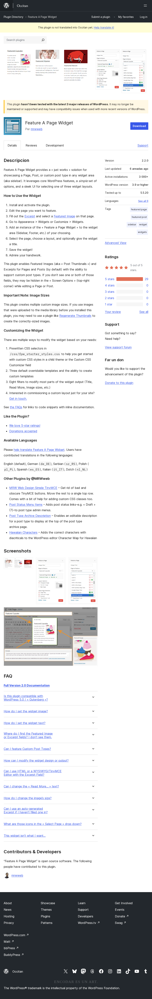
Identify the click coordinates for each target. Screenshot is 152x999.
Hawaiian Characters (23, 532)
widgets (142, 232)
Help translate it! (104, 27)
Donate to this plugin (119, 383)
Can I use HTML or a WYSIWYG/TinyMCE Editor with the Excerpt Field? (33, 772)
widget (143, 224)
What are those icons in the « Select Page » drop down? (43, 824)
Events (119, 909)
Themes (46, 909)
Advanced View (115, 243)
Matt (9, 941)
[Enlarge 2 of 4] (60, 562)
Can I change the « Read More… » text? (31, 786)
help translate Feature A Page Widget (39, 450)
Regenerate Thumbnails (75, 316)
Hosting (9, 916)
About (8, 903)
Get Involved (124, 903)
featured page (139, 209)
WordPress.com (16, 935)
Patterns (46, 923)
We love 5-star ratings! (24, 425)
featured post (139, 217)
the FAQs (16, 407)
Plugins (45, 916)
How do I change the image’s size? (28, 798)
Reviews (31, 145)
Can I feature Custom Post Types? (27, 749)
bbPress (11, 948)
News (7, 909)
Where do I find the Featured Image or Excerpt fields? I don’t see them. (28, 735)
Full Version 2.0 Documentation (27, 685)
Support (143, 145)
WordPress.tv (89, 923)
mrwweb (36, 129)
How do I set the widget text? (24, 723)
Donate (122, 916)
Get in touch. (18, 398)
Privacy (9, 923)
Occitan (17, 971)
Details (12, 145)
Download (139, 126)
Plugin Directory (13, 16)
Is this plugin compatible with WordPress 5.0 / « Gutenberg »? (26, 697)
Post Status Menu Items (25, 504)
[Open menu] (146, 5)
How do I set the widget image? (26, 711)
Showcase (48, 903)
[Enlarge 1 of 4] (28, 562)
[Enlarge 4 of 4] (93, 612)
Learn (81, 903)
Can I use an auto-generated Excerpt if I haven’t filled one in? (26, 810)
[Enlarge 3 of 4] (93, 562)
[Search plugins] (43, 40)
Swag (120, 923)
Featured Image (64, 216)
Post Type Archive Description (30, 516)
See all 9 (143, 200)
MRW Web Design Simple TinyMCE (33, 488)
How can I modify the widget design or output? (36, 760)
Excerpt (29, 216)
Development (55, 145)
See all (143, 312)
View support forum (118, 347)
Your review (113, 312)
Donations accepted (23, 431)
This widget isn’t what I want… (25, 835)
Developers (85, 916)
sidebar (132, 224)
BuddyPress (14, 955)
